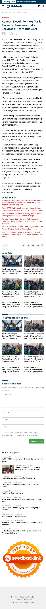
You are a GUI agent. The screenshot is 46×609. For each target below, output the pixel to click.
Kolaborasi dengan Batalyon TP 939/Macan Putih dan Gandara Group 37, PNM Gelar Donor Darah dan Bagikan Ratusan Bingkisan (23, 202)
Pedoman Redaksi (27, 597)
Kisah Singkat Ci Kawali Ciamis (14, 516)
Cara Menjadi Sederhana (21, 2)
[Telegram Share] (38, 245)
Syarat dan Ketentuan (23, 600)
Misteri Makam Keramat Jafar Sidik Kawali (18, 478)
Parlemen (5, 18)
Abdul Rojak (10, 33)
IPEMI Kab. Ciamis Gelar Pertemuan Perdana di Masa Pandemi (22, 523)
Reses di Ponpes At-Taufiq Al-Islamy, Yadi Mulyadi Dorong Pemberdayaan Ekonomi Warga (21, 215)
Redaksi (14, 597)
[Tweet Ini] (28, 245)
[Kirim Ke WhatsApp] (42, 245)
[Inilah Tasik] (18, 6)
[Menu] (3, 6)
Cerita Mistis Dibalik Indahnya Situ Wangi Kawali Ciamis (20, 485)
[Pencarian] (43, 6)
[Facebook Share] (23, 245)
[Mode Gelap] (39, 6)
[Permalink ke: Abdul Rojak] (4, 33)
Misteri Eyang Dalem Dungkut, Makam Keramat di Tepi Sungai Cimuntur (21, 532)
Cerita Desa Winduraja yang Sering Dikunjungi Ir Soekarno (21, 509)
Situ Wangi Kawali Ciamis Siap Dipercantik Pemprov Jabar (22, 500)
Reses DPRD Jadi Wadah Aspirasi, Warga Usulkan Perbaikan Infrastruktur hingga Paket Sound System (22, 209)
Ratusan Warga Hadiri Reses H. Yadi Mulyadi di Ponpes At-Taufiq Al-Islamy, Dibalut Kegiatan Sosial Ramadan (22, 221)
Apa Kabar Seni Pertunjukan (13, 493)
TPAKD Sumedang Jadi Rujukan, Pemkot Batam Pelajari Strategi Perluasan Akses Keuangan (28, 468)
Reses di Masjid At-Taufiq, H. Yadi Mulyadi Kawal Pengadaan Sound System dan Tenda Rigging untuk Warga (22, 234)
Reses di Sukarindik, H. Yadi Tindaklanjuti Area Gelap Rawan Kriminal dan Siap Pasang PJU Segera (22, 228)
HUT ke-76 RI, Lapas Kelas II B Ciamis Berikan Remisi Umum (22, 460)
